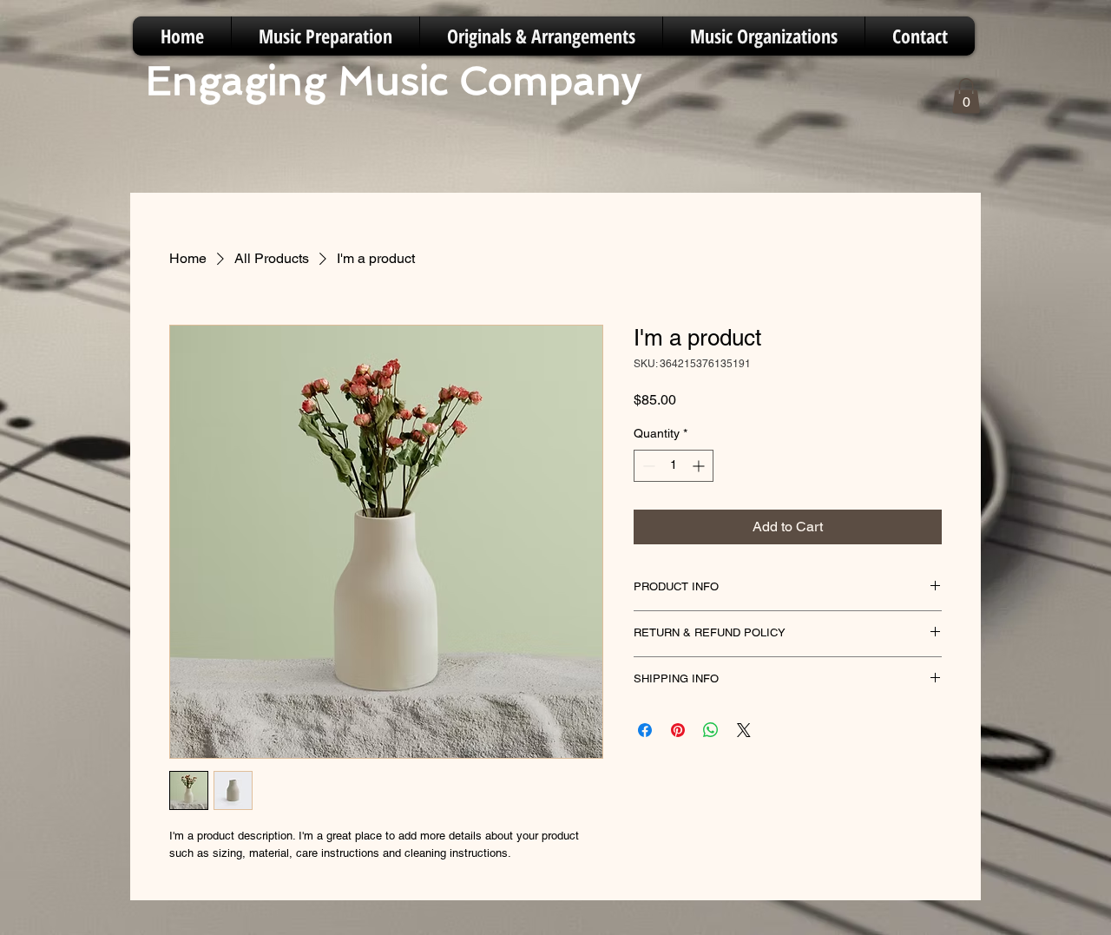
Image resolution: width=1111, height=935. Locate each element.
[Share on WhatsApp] (710, 730)
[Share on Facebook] (644, 730)
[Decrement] (647, 466)
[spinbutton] (673, 466)
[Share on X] (743, 730)
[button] (966, 96)
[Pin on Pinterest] (677, 730)
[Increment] (700, 466)
